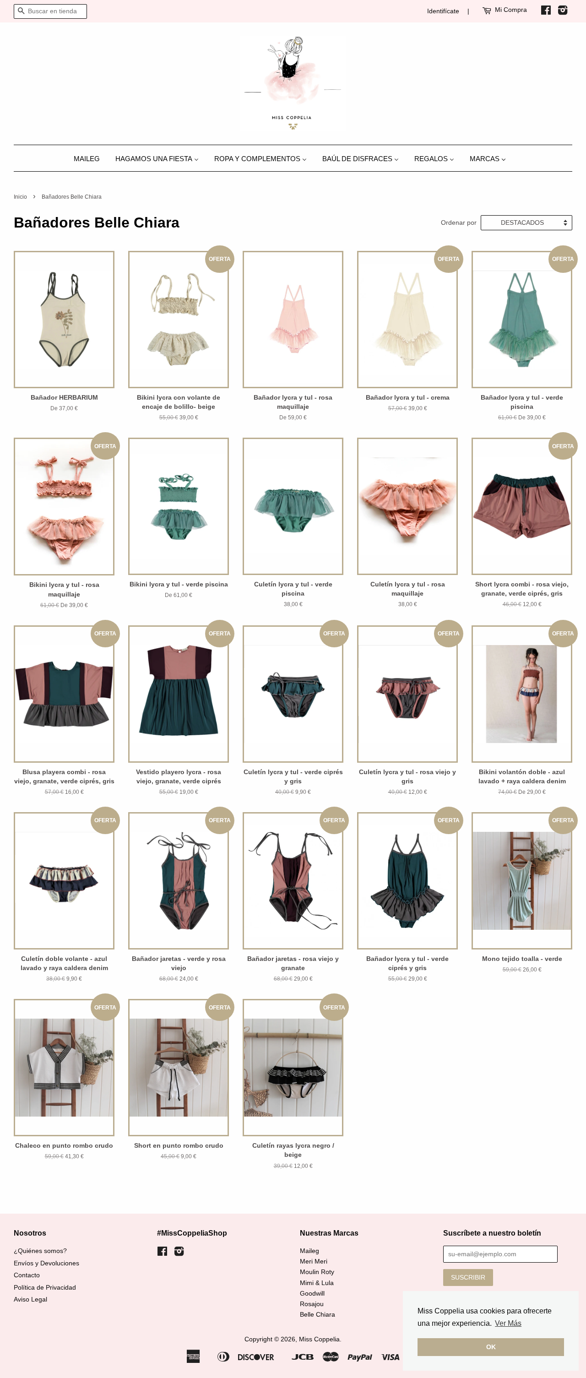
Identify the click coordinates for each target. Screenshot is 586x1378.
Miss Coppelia (319, 1339)
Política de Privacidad (45, 1287)
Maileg (309, 1251)
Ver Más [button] (508, 1323)
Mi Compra (511, 9)
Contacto (27, 1275)
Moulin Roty (317, 1272)
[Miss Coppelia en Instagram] (563, 12)
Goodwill (312, 1293)
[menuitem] (90, 158)
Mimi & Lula (317, 1283)
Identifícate (443, 11)
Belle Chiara (317, 1314)
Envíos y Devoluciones (46, 1263)
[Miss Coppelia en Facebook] (546, 12)
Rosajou (312, 1304)
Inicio (20, 197)
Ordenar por (459, 222)
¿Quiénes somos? (40, 1251)
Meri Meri (313, 1261)
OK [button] (491, 1347)
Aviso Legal (30, 1299)
